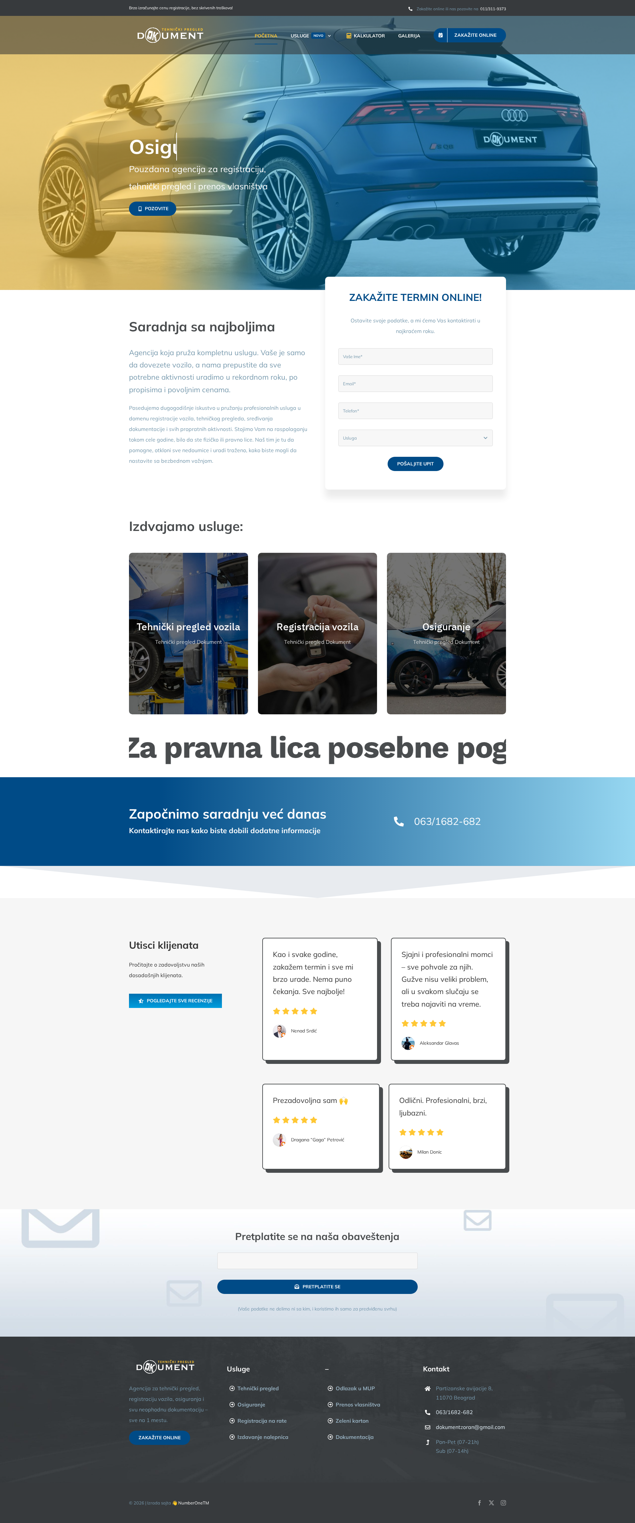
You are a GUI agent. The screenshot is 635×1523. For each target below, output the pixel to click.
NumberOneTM (193, 1502)
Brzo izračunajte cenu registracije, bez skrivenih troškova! (181, 7)
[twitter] (491, 1502)
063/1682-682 (454, 1412)
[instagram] (503, 1502)
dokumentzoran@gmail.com (470, 1427)
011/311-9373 (492, 8)
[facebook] (479, 1502)
